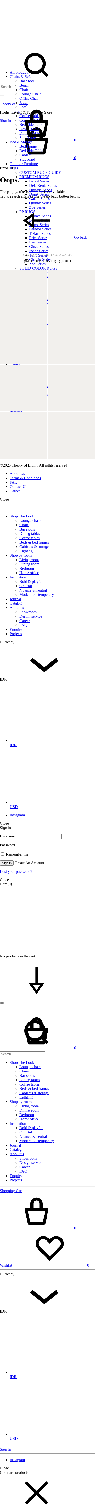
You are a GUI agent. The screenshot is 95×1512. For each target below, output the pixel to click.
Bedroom (26, 568)
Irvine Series (38, 251)
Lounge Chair (30, 94)
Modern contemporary (36, 595)
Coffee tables (29, 538)
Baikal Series (39, 181)
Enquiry (16, 629)
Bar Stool (26, 81)
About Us (17, 473)
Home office (29, 573)
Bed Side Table (31, 151)
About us (17, 608)
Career (15, 491)
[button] (36, 1510)
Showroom (28, 612)
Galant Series (39, 199)
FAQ (14, 482)
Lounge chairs (30, 520)
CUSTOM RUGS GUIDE (40, 172)
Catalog (16, 364)
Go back (80, 237)
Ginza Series (39, 246)
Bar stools (27, 529)
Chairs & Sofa (21, 77)
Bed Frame (28, 146)
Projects (16, 634)
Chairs (24, 525)
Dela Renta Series (43, 185)
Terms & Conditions (25, 478)
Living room (29, 560)
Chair (23, 90)
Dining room (29, 564)
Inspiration (18, 577)
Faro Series (38, 242)
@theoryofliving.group (47, 260)
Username (8, 836)
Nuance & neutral (33, 590)
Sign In (5, 1449)
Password (7, 845)
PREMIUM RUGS (34, 177)
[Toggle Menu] (2, 95)
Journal (15, 599)
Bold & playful (31, 581)
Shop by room (21, 555)
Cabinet (25, 155)
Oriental (25, 586)
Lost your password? (16, 871)
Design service (30, 616)
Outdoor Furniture (24, 164)
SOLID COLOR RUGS (38, 268)
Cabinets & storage (34, 547)
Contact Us (18, 487)
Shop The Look (22, 516)
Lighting (26, 551)
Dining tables (29, 534)
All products (19, 72)
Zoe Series (37, 264)
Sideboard (27, 159)
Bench (24, 85)
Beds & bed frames (34, 542)
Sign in (7, 863)
